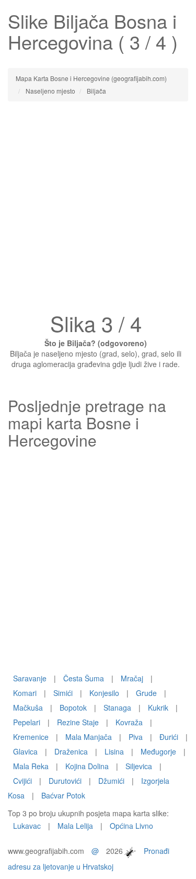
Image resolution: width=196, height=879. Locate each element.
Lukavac (27, 825)
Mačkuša (28, 707)
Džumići (111, 780)
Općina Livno (131, 825)
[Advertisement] (98, 210)
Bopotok (73, 707)
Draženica (71, 751)
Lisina (114, 751)
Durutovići (65, 780)
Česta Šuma (83, 678)
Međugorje (158, 751)
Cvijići (22, 780)
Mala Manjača (88, 737)
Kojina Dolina (87, 766)
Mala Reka (31, 766)
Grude (146, 693)
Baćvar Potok (63, 795)
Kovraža (129, 722)
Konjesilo (104, 693)
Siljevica (138, 766)
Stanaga (117, 707)
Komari (25, 693)
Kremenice (31, 737)
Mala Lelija (75, 825)
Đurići (168, 737)
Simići (63, 693)
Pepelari (26, 722)
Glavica (25, 751)
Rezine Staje (78, 722)
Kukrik (158, 707)
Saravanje (30, 678)
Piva (136, 737)
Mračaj (132, 678)
